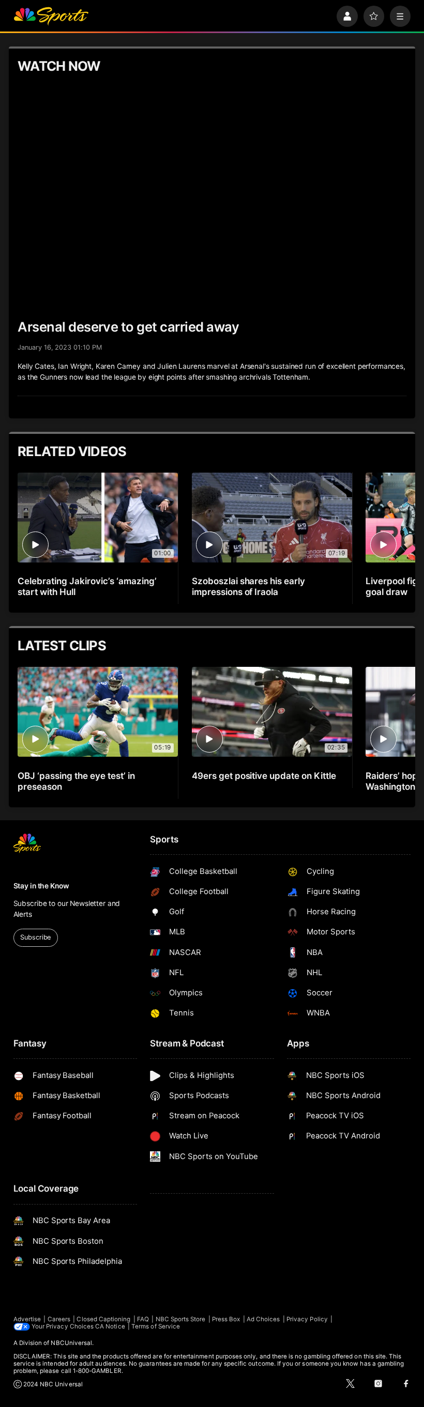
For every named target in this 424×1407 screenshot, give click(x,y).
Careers (59, 1319)
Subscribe (35, 937)
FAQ (143, 1319)
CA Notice (110, 1326)
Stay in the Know (41, 886)
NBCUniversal (71, 1343)
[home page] (50, 16)
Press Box (226, 1319)
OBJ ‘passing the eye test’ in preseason (76, 781)
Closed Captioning (103, 1319)
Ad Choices (263, 1319)
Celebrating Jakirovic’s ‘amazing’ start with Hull (87, 586)
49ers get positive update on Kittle (264, 775)
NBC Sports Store (181, 1319)
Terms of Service (155, 1326)
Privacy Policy (307, 1319)
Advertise (27, 1319)
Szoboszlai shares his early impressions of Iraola (249, 586)
